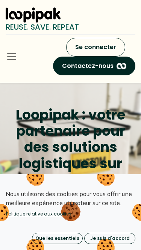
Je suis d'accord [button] (110, 238)
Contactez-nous (88, 65)
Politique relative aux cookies (38, 214)
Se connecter (95, 47)
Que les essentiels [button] (57, 238)
